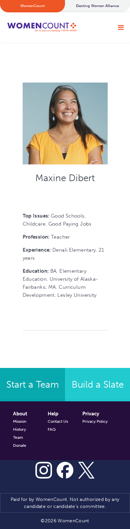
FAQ (52, 429)
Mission (19, 421)
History (19, 429)
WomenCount (42, 27)
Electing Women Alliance (97, 6)
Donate (19, 445)
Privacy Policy (95, 421)
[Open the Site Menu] (121, 27)
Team (18, 437)
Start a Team (32, 384)
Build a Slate (98, 384)
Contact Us (58, 421)
